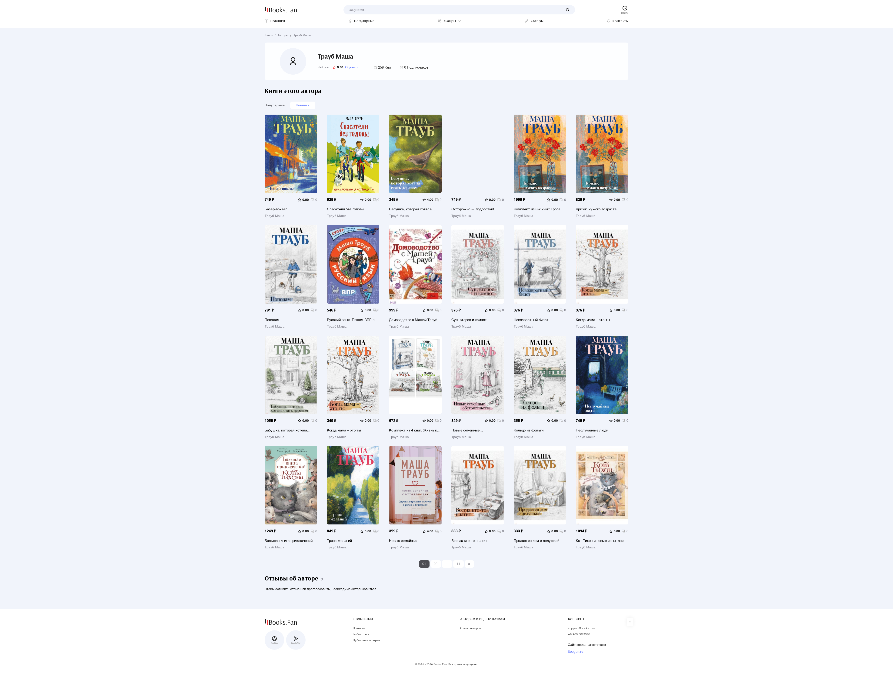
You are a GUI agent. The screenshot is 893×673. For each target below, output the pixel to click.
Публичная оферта (366, 640)
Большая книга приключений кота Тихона (289, 541)
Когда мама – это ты (593, 320)
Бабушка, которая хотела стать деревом (410, 209)
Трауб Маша (302, 35)
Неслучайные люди (592, 430)
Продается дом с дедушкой (537, 541)
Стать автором (470, 628)
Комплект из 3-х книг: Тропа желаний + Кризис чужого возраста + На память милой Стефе (537, 209)
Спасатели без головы (345, 209)
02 (436, 564)
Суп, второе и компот (469, 320)
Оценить (351, 67)
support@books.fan (581, 628)
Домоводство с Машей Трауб (413, 320)
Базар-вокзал (276, 209)
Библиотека (361, 634)
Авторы (283, 35)
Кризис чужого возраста (596, 209)
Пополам (272, 320)
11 (458, 564)
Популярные (275, 105)
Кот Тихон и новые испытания (600, 541)
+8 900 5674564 (579, 634)
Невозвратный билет (531, 320)
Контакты (576, 619)
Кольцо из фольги (528, 430)
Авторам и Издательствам (482, 619)
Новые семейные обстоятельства (465, 430)
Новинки (303, 105)
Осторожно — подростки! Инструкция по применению (474, 209)
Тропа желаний (339, 541)
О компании (363, 619)
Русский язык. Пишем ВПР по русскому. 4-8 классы (352, 320)
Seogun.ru (575, 651)
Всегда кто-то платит (469, 541)
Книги (269, 35)
